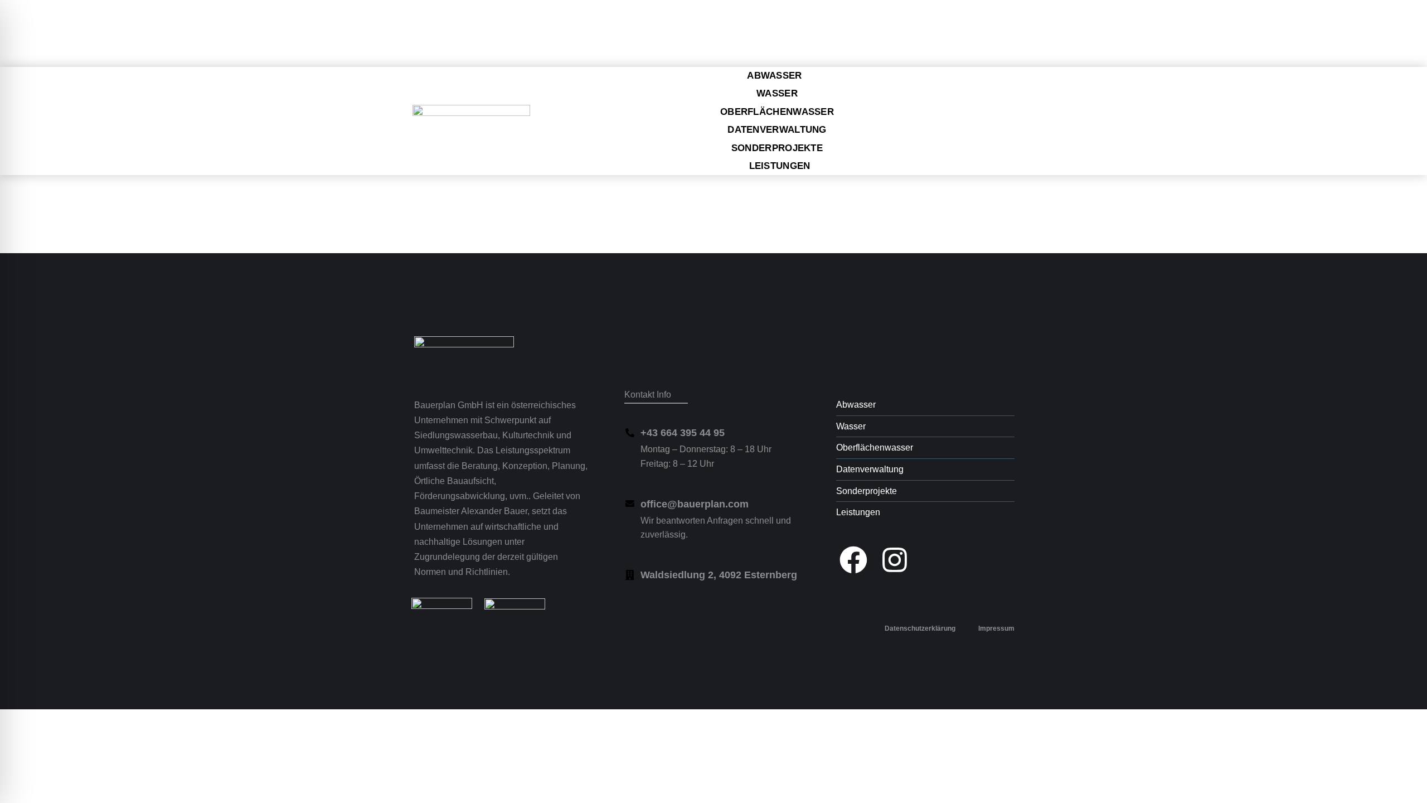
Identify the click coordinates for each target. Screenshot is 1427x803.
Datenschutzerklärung (920, 628)
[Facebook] (853, 560)
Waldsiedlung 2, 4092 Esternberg (718, 575)
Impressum (996, 628)
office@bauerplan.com (694, 504)
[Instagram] (895, 560)
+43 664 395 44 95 (682, 432)
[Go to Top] (1410, 786)
